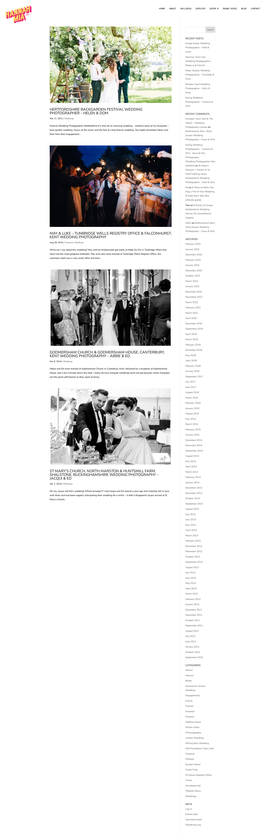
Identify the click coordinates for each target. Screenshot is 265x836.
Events (188, 700)
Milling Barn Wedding (197, 743)
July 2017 (190, 381)
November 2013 (193, 493)
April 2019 (191, 334)
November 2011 (193, 614)
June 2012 (190, 577)
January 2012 (192, 604)
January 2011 (192, 646)
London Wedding (194, 737)
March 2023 (191, 281)
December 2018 (193, 349)
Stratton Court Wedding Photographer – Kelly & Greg (197, 88)
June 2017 (190, 387)
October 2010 (192, 652)
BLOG (244, 9)
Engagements (192, 695)
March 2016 (191, 397)
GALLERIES (185, 9)
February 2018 (193, 365)
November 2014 (193, 445)
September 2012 (194, 561)
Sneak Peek (191, 769)
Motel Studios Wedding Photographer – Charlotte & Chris (199, 74)
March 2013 (191, 535)
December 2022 (193, 291)
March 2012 (191, 593)
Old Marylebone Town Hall (199, 748)
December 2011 (193, 609)
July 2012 (190, 572)
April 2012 (191, 588)
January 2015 (192, 434)
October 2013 (192, 498)
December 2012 (193, 546)
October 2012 (192, 556)
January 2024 (192, 265)
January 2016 (192, 408)
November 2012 (193, 551)
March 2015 (191, 424)
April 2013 (191, 530)
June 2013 (190, 519)
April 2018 (191, 360)
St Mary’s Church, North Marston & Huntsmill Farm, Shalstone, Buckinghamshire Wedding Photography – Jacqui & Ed (104, 475)
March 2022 (191, 302)
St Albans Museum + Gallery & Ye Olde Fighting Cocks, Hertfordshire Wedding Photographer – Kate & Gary (200, 174)
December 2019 (193, 323)
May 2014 (190, 461)
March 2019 (191, 339)
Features (189, 716)
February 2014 (193, 477)
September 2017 (194, 376)
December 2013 (193, 487)
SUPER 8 (214, 9)
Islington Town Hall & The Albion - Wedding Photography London (199, 123)
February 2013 (193, 540)
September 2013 (194, 503)
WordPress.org (193, 824)
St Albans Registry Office (198, 775)
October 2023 (192, 275)
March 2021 (191, 312)
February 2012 (193, 599)
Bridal (188, 680)
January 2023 (192, 286)
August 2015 (192, 413)
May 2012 (190, 583)
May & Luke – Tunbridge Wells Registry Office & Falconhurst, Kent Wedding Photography (111, 235)
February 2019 (193, 344)
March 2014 (191, 471)
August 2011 (192, 630)
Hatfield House (193, 722)
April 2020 (191, 318)
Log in (188, 808)
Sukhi (188, 222)
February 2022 (193, 307)
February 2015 (193, 429)
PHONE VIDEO (230, 9)
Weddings (69, 118)
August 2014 (192, 455)
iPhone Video (192, 727)
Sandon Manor (193, 764)
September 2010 (194, 657)
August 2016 (192, 392)
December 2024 (193, 254)
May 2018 (190, 355)
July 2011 (190, 636)
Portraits (189, 759)
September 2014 (194, 450)
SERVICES (200, 9)
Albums (189, 675)
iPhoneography (193, 732)
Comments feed (193, 819)
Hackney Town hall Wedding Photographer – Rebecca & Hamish (198, 61)
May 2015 (190, 418)
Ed (186, 187)
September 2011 (194, 625)
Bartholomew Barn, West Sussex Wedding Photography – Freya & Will (200, 135)
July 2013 (190, 514)
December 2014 (193, 440)
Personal (190, 753)
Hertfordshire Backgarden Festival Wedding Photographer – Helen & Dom (96, 111)
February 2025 (193, 243)
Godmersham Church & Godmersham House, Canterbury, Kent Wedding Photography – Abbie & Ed (107, 354)
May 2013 (190, 524)
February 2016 (193, 402)
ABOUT (172, 9)
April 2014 (191, 466)
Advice (189, 670)
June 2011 (190, 641)
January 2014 (192, 482)
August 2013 (192, 508)
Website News (193, 790)
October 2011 (192, 620)
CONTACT (255, 9)
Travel (188, 780)
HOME (162, 9)
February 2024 (193, 259)
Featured (69, 242)
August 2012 (192, 567)
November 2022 (193, 296)
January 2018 (192, 371)
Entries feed (191, 814)
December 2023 (193, 270)
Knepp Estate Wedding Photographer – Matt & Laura (197, 47)
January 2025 (192, 249)
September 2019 (194, 328)
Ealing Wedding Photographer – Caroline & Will (199, 102)
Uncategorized (192, 785)
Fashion (189, 706)
